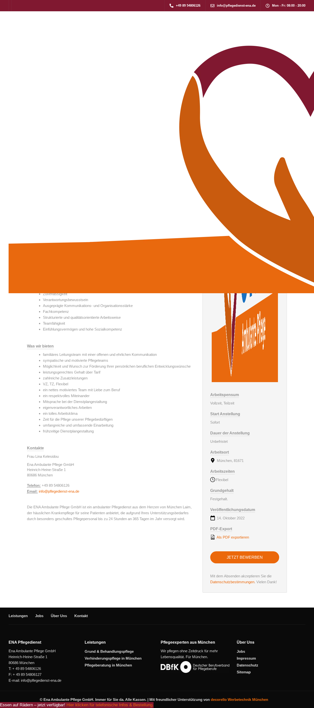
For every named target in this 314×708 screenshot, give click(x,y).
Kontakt (81, 616)
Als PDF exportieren (232, 537)
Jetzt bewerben (245, 557)
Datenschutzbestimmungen (232, 582)
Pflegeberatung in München (108, 665)
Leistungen (18, 616)
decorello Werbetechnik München (239, 699)
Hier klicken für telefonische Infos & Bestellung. (110, 705)
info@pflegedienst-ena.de (59, 491)
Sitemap (244, 672)
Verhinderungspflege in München (113, 658)
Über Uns (59, 616)
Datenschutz (247, 665)
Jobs (39, 616)
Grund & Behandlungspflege (109, 651)
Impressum (246, 658)
